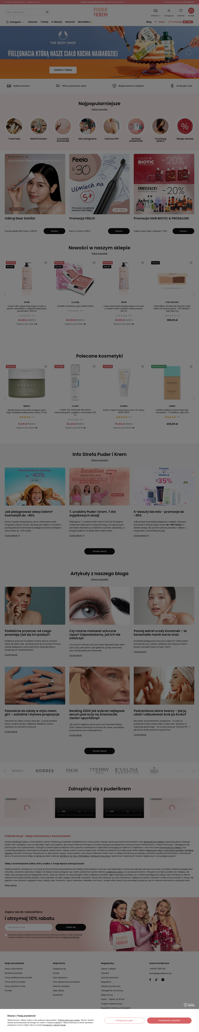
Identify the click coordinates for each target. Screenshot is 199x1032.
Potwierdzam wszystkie (169, 1020)
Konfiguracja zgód (124, 1020)
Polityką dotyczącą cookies (69, 1020)
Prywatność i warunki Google (54, 1025)
